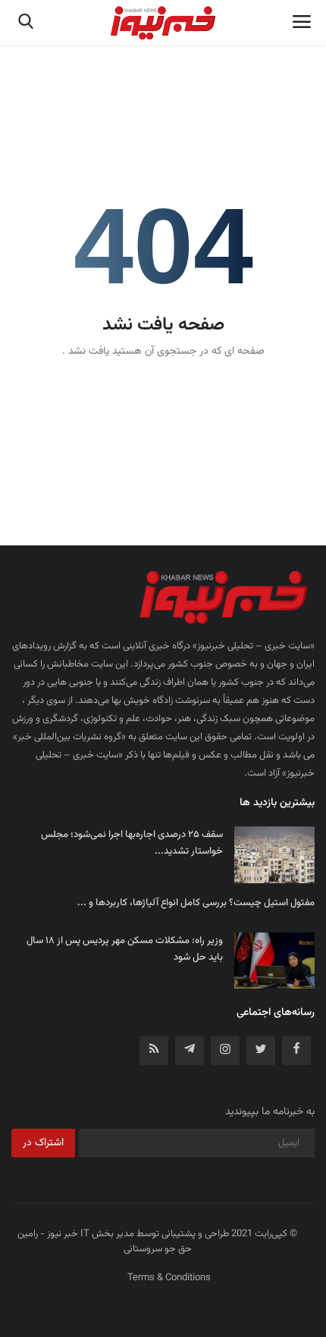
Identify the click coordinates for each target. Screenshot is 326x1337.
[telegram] (189, 1050)
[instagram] (225, 1050)
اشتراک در (43, 1143)
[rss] (153, 1050)
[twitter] (260, 1050)
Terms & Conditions (169, 1277)
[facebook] (296, 1050)
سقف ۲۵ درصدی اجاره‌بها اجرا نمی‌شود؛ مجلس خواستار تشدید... (132, 843)
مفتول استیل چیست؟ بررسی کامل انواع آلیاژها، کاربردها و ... (196, 903)
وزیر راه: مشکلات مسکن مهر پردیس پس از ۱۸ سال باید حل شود (125, 949)
